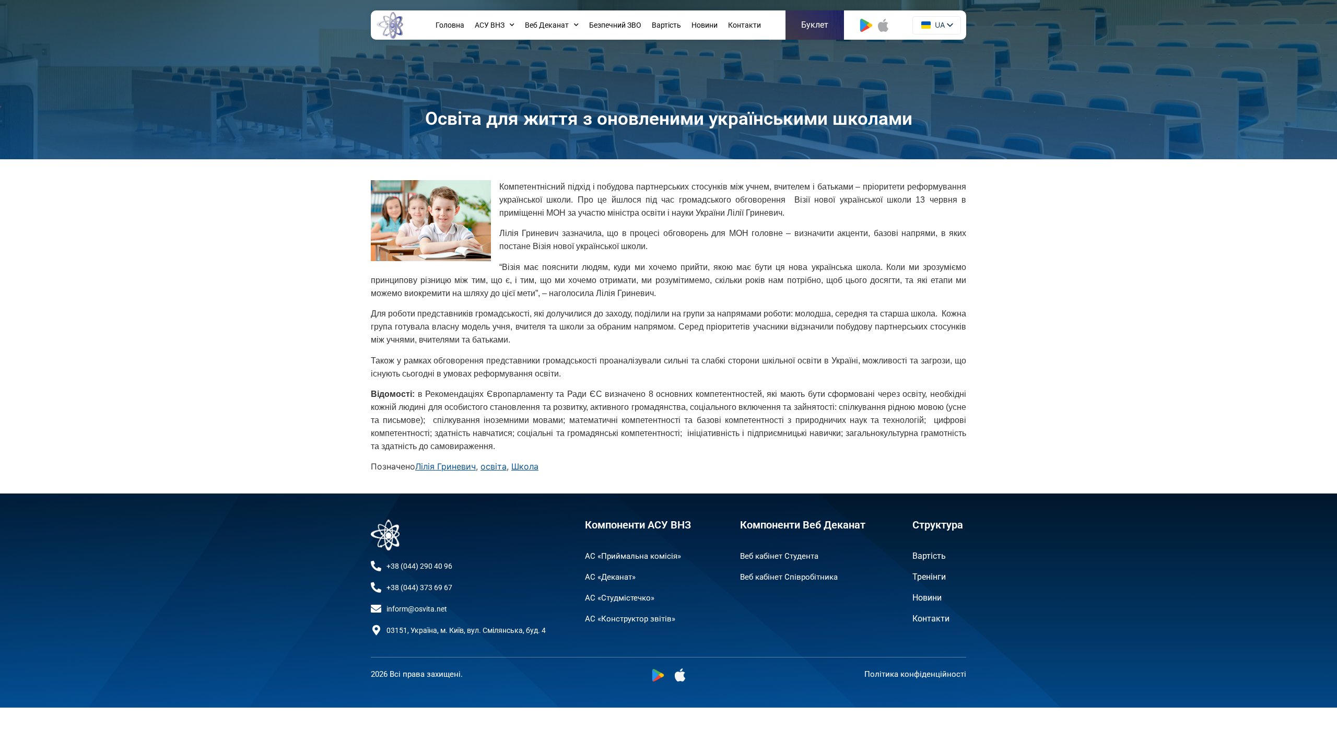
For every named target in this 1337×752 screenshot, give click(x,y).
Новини (704, 25)
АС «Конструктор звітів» (630, 619)
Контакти (744, 25)
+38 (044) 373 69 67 (419, 587)
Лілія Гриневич (445, 466)
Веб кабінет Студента (779, 556)
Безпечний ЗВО (615, 25)
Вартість (666, 25)
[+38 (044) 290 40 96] (376, 566)
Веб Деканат (547, 25)
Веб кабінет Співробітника (789, 577)
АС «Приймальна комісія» (633, 556)
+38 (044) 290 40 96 (419, 566)
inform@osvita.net (416, 609)
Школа (524, 466)
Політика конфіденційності (915, 674)
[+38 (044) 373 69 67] (376, 587)
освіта (493, 466)
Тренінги (929, 577)
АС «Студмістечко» (619, 598)
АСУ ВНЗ (490, 25)
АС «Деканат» (610, 577)
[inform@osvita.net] (376, 609)
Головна (450, 25)
